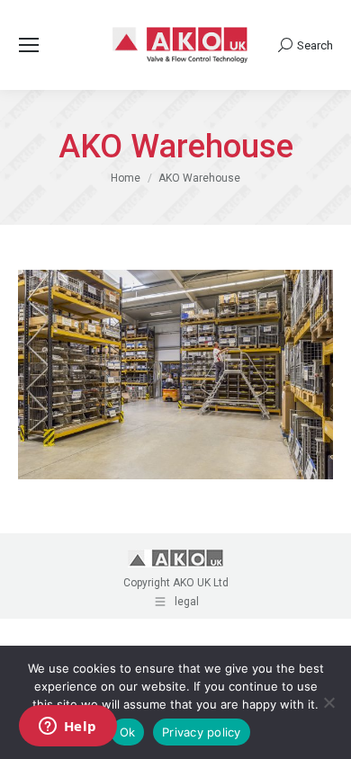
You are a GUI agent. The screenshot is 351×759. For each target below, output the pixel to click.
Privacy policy (201, 732)
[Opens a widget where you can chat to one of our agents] (67, 727)
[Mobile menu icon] (29, 45)
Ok (128, 732)
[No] (329, 702)
